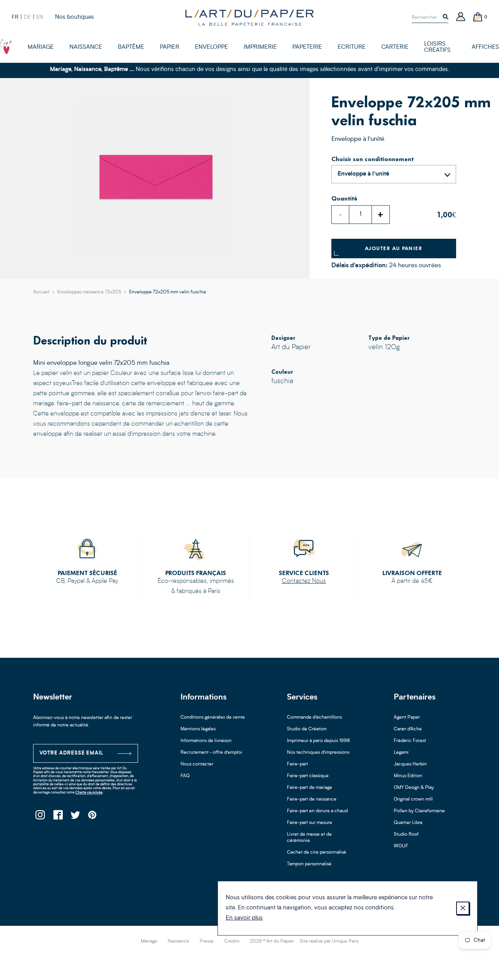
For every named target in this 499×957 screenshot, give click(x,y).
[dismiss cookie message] (462, 908)
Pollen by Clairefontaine (419, 811)
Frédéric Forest (410, 741)
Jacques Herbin (410, 764)
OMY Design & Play (414, 787)
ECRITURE (352, 47)
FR (15, 17)
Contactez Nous (304, 581)
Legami (401, 752)
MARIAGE (41, 47)
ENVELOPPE (211, 47)
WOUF (401, 846)
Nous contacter (196, 764)
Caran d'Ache (408, 729)
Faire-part (297, 764)
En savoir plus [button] (244, 918)
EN (39, 17)
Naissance (178, 941)
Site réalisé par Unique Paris (329, 941)
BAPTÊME (131, 47)
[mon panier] (478, 17)
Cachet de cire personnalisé (316, 852)
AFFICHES (485, 47)
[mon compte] (460, 17)
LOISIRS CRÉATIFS (437, 47)
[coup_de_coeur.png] (6, 47)
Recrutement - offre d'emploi (211, 752)
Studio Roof (406, 834)
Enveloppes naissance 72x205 (89, 292)
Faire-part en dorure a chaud (317, 811)
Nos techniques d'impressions (318, 752)
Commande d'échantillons (314, 717)
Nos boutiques (74, 17)
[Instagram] (40, 817)
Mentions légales (198, 729)
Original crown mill (413, 799)
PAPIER (169, 47)
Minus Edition (408, 776)
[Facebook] (57, 817)
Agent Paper (407, 717)
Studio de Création (307, 729)
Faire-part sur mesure (309, 822)
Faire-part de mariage (309, 787)
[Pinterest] (92, 817)
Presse (207, 941)
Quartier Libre (408, 822)
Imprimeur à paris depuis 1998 (318, 741)
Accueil (41, 292)
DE (27, 17)
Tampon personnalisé (309, 864)
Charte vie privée (89, 792)
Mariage (149, 941)
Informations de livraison (206, 741)
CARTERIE (395, 47)
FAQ (184, 776)
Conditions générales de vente (212, 717)
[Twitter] (75, 817)
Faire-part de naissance (311, 799)
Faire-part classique (308, 776)
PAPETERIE (307, 47)
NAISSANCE (85, 47)
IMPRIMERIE (260, 47)
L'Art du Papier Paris (249, 17)
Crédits (231, 941)
